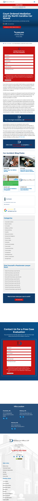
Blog (5, 43)
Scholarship (7, 242)
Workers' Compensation (9, 256)
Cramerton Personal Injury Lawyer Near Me (13, 289)
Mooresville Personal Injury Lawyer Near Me (13, 276)
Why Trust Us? (6, 204)
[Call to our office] (4, 418)
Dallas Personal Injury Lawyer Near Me (12, 272)
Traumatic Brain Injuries (7, 497)
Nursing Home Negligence (10, 236)
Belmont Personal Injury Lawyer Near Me (12, 283)
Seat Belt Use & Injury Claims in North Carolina (27, 170)
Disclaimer (5, 474)
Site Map (4, 472)
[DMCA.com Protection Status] (19, 458)
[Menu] (34, 2)
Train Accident (7, 246)
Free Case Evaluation (10, 373)
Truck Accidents (8, 250)
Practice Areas (5, 466)
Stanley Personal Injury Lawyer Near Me (12, 285)
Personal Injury (8, 238)
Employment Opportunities (8, 470)
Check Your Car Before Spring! (10, 170)
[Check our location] (7, 418)
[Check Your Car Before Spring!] (10, 166)
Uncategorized (7, 252)
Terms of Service (8, 78)
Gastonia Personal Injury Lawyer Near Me (12, 287)
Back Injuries (5, 489)
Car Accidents (5, 481)
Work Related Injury (8, 254)
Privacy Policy (29, 77)
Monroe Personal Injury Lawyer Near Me (12, 281)
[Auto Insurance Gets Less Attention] (27, 185)
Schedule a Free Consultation (11, 27)
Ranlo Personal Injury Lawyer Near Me (12, 274)
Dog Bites (7, 232)
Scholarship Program (7, 468)
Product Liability (8, 240)
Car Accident (9, 43)
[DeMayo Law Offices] (8, 2)
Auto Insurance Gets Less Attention (26, 189)
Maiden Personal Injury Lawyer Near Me (12, 270)
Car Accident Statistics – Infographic (10, 189)
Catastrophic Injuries (6, 487)
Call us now (19, 5)
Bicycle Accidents (8, 223)
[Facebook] (14, 456)
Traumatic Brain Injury (9, 248)
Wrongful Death (8, 258)
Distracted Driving (8, 230)
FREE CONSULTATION (19, 299)
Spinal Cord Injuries (6, 495)
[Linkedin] (16, 456)
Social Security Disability (9, 244)
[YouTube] (22, 456)
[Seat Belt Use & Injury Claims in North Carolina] (27, 166)
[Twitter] (19, 456)
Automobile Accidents (9, 221)
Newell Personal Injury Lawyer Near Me (12, 279)
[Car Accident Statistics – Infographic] (10, 185)
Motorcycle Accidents (9, 234)
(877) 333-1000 (29, 120)
